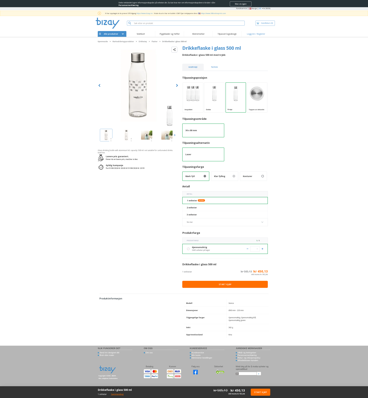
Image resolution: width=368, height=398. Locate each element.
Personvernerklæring (247, 355)
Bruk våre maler (106, 355)
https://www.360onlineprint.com (213, 13)
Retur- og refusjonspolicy (248, 358)
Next (177, 85)
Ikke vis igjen (241, 4)
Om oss (149, 352)
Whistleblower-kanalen (247, 360)
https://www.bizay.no (144, 13)
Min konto (196, 355)
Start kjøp (225, 284)
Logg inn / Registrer (256, 33)
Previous (99, 85)
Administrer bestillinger (201, 358)
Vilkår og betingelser (246, 352)
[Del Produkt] (174, 49)
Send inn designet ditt (109, 352)
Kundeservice (241, 8)
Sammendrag (117, 394)
